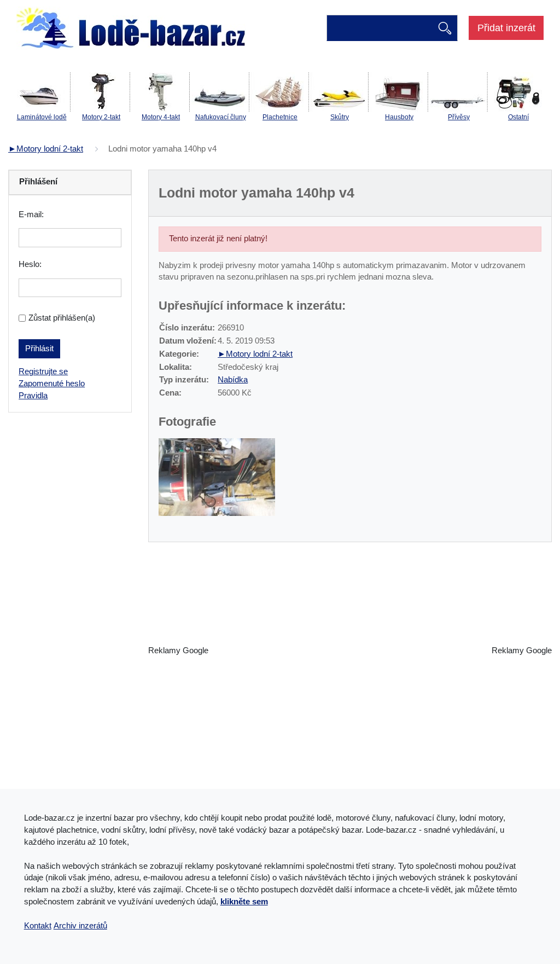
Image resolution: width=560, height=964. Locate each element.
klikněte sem (244, 901)
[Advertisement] (350, 651)
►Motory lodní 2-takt (45, 148)
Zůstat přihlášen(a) (61, 317)
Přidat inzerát (506, 27)
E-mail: (31, 214)
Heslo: (30, 264)
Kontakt (37, 925)
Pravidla (33, 395)
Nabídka (233, 379)
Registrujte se (43, 371)
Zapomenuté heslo (52, 383)
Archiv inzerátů (80, 925)
